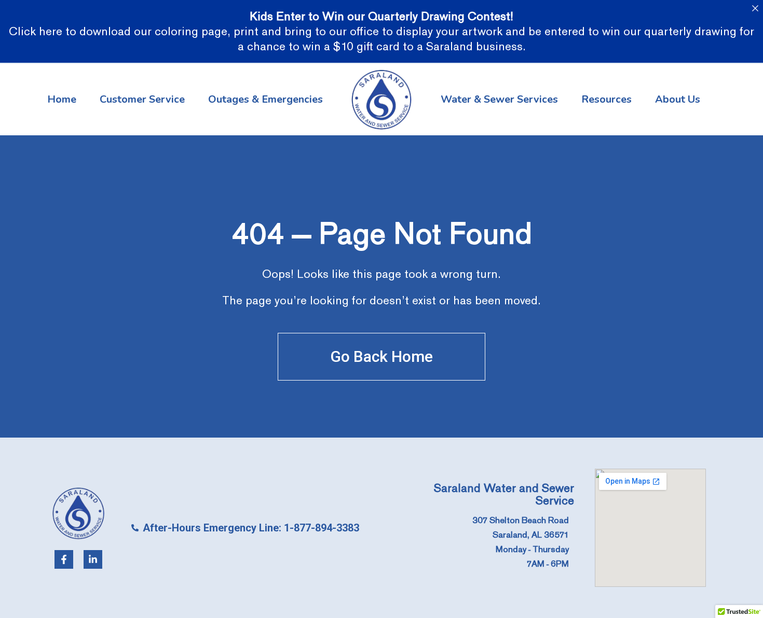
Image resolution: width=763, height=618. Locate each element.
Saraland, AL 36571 (531, 534)
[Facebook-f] (64, 559)
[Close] (755, 8)
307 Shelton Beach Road (520, 520)
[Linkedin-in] (93, 559)
